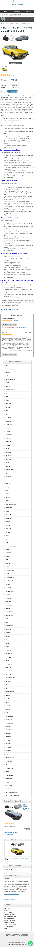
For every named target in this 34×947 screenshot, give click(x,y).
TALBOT (8, 737)
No (30, 350)
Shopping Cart (17, 11)
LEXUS (8, 584)
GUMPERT (9, 508)
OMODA (8, 643)
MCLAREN (9, 612)
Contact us (7, 910)
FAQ (5, 928)
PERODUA (9, 653)
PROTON (8, 674)
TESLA (8, 740)
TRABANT (8, 747)
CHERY (8, 428)
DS (7, 473)
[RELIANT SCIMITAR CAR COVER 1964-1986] (17, 849)
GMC (7, 501)
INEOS (8, 535)
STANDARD (9, 719)
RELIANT (6, 23)
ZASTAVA (8, 789)
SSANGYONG (10, 716)
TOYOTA (8, 744)
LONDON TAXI (10, 591)
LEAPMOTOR (9, 580)
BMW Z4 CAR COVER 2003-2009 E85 (26, 807)
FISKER (8, 483)
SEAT (7, 702)
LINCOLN (8, 587)
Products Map (8, 869)
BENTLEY (8, 393)
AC (7, 365)
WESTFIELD (9, 775)
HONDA (8, 521)
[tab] (17, 315)
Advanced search (17, 14)
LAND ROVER (10, 577)
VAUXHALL (9, 761)
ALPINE (8, 372)
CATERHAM (9, 421)
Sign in (14, 4)
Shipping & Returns (9, 926)
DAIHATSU (9, 456)
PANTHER (8, 650)
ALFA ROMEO (10, 369)
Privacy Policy (8, 912)
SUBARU (8, 726)
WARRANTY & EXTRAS (12, 796)
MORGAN (8, 629)
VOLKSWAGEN (10, 768)
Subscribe (12, 899)
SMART (8, 712)
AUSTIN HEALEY (10, 390)
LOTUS (8, 594)
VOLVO (8, 771)
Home (1, 23)
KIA (7, 560)
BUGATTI (8, 407)
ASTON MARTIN (10, 379)
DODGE (8, 466)
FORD (7, 487)
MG (7, 619)
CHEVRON (9, 435)
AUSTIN (8, 386)
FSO (7, 490)
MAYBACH (9, 605)
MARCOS (8, 598)
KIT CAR (8, 563)
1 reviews (14, 75)
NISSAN (8, 636)
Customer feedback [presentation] (17, 315)
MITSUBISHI (9, 626)
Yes (26, 350)
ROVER (8, 695)
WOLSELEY (9, 785)
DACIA (8, 449)
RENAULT (8, 685)
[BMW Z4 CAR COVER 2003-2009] (13, 821)
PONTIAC (8, 667)
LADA (7, 567)
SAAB (7, 698)
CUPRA (8, 445)
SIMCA (8, 705)
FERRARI (8, 476)
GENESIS (8, 497)
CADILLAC (9, 417)
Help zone (7, 908)
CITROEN (8, 442)
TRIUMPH (8, 751)
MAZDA (8, 608)
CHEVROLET (9, 431)
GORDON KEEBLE (11, 504)
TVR (7, 754)
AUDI (7, 383)
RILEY (7, 688)
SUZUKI (8, 733)
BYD (7, 414)
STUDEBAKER (10, 723)
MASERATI (9, 601)
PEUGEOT (9, 657)
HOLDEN (8, 518)
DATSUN (8, 459)
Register (20, 4)
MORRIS (8, 633)
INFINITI (8, 539)
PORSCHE (9, 671)
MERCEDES (9, 615)
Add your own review (9, 324)
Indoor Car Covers (9, 922)
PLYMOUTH (9, 660)
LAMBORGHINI (10, 570)
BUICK (8, 410)
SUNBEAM (9, 730)
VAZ (7, 764)
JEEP (7, 549)
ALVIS (7, 376)
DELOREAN (9, 462)
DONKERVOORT (10, 469)
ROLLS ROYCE (10, 692)
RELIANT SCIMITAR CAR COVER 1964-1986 (16, 858)
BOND (7, 400)
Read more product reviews (11, 832)
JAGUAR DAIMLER (11, 546)
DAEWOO (8, 452)
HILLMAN (8, 515)
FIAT (7, 480)
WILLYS (8, 782)
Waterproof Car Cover (10, 924)
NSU (7, 639)
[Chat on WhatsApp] (30, 943)
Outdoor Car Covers (9, 920)
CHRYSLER (9, 438)
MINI (7, 622)
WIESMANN (9, 778)
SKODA (8, 709)
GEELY (8, 494)
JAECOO (8, 542)
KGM (7, 556)
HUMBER (8, 525)
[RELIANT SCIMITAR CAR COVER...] (4, 69)
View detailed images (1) (16, 63)
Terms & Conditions (9, 914)
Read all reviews (8, 834)
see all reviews (23, 327)
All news (6, 899)
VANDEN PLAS (10, 757)
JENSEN (8, 553)
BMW (7, 397)
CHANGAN (9, 424)
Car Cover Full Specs (9, 918)
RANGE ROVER (10, 678)
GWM (7, 511)
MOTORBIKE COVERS (12, 792)
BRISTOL (8, 403)
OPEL (7, 646)
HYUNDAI (8, 532)
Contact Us (28, 11)
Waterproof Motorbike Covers (11, 894)
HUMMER (8, 528)
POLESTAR (9, 664)
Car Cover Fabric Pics (10, 916)
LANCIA (8, 574)
